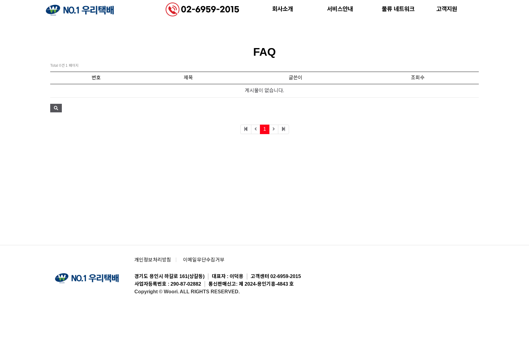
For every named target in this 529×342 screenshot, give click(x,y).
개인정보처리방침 (152, 259)
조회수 (418, 77)
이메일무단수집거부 (203, 259)
